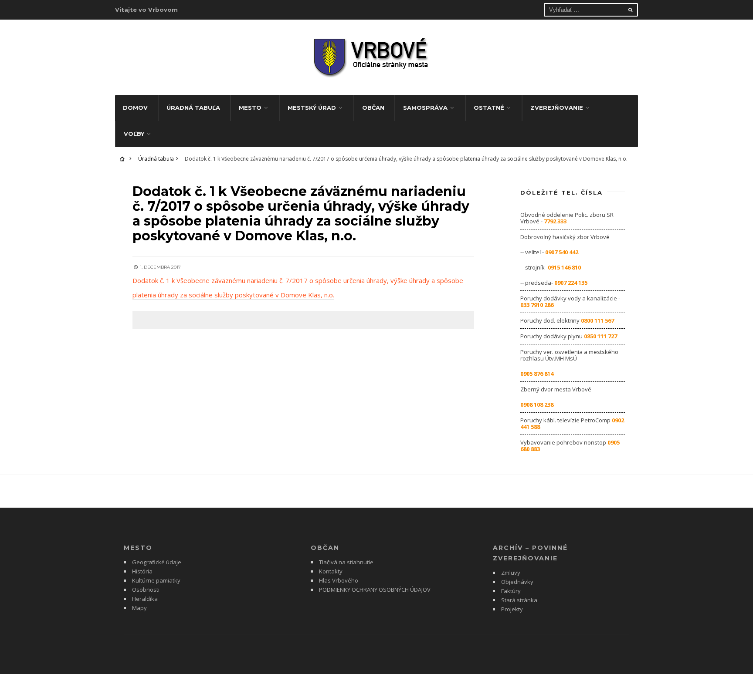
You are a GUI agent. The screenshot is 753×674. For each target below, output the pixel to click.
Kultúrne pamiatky (156, 580)
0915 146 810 (564, 267)
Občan (373, 107)
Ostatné (489, 107)
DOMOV (135, 107)
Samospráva (425, 107)
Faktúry (511, 591)
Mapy (139, 608)
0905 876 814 (536, 373)
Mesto (250, 107)
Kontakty (331, 571)
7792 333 (555, 221)
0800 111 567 (597, 320)
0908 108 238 (536, 404)
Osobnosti (145, 589)
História (142, 571)
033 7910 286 (536, 305)
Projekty (512, 609)
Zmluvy (510, 572)
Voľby (134, 133)
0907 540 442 (561, 252)
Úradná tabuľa (193, 107)
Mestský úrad (312, 107)
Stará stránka (519, 600)
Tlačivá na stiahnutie (346, 562)
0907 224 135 (570, 282)
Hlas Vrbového (338, 580)
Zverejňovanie (556, 107)
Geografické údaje (156, 562)
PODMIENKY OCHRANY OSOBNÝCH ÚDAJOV (375, 589)
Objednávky (517, 582)
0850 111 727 (600, 336)
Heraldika (145, 599)
